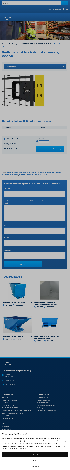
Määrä (41, 138)
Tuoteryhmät (11, 66)
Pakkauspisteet (42, 408)
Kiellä (35, 461)
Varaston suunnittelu (43, 403)
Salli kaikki (35, 454)
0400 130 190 (9, 381)
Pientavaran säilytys (43, 400)
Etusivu (4, 44)
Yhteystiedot (6, 427)
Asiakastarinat (6, 429)
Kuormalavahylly (42, 397)
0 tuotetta (60, 9)
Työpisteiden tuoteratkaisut (46, 405)
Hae (64, 3)
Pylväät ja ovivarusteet (38, 173)
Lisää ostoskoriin (50, 149)
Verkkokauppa (14, 44)
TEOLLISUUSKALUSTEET (10, 175)
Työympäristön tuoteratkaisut (46, 411)
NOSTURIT (5, 416)
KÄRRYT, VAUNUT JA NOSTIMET (12, 413)
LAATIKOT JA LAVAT (8, 403)
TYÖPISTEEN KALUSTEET (10, 405)
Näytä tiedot (35, 466)
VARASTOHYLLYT (7, 397)
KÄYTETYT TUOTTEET (9, 418)
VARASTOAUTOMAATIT (10, 400)
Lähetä (23, 264)
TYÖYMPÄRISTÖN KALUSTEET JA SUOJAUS (36, 44)
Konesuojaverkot (12, 173)
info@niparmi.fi (10, 385)
